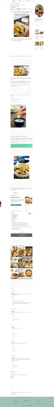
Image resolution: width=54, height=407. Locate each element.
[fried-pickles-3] (18, 116)
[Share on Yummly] (0, 205)
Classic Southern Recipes (16, 3)
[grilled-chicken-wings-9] (21, 251)
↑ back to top (27, 398)
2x (30, 213)
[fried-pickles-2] (21, 168)
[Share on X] (0, 203)
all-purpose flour (15, 215)
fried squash (26, 81)
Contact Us (28, 1)
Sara (11, 198)
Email (11, 388)
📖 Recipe (13, 100)
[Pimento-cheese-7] (21, 273)
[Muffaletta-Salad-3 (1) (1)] (28, 262)
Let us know (21, 235)
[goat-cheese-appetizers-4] (28, 251)
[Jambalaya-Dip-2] (28, 273)
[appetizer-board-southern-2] (14, 251)
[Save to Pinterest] (0, 204)
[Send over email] (0, 206)
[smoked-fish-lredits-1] (14, 262)
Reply (12, 296)
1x (29, 213)
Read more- (41, 22)
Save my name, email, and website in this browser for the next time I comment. (21, 392)
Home (11, 3)
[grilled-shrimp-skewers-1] (21, 262)
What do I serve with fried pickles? (17, 99)
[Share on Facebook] (0, 202)
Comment (12, 378)
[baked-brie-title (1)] (14, 273)
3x (31, 213)
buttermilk (14, 217)
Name (11, 385)
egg (12, 218)
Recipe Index (20, 1)
